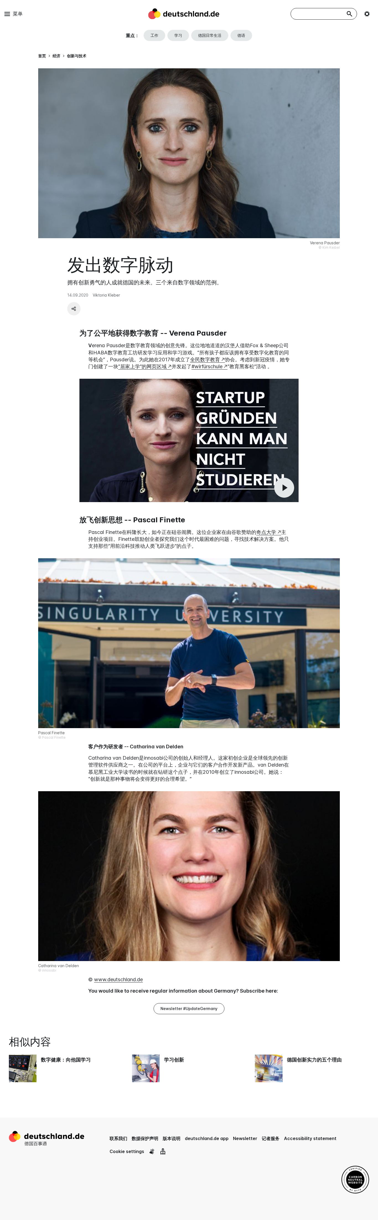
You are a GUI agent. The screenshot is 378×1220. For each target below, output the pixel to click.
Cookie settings (127, 1151)
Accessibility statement (310, 1138)
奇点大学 (266, 532)
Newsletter (245, 1138)
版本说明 (171, 1138)
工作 (154, 35)
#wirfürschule (206, 366)
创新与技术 (76, 55)
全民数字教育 (205, 359)
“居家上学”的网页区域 (142, 366)
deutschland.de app (207, 1138)
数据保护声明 (145, 1138)
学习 (178, 35)
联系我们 (118, 1138)
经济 (56, 55)
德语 (241, 35)
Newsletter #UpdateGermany (189, 1008)
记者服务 (270, 1138)
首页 (42, 55)
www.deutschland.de (118, 979)
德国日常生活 (209, 35)
